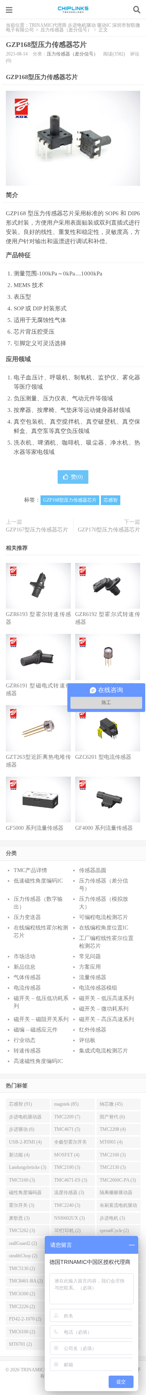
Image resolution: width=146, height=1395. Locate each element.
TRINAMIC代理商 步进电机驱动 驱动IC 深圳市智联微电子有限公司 (73, 10)
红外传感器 (92, 1030)
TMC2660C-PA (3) (118, 1180)
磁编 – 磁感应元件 (36, 1030)
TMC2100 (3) (67, 1167)
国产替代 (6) (112, 1117)
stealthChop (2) (23, 1255)
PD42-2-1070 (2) (25, 1319)
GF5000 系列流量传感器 (34, 828)
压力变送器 (27, 917)
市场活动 (24, 956)
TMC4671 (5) (67, 1129)
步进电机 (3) (112, 1218)
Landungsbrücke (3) (27, 1167)
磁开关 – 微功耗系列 (103, 1009)
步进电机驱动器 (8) (25, 1118)
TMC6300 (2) (22, 1293)
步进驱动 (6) (21, 1129)
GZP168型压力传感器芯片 (46, 44)
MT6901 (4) (111, 1142)
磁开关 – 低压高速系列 (106, 998)
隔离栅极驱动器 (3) (116, 1194)
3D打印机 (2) (67, 1230)
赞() (77, 477)
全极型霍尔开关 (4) (70, 1143)
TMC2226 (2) (22, 1306)
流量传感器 (92, 977)
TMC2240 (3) (67, 1205)
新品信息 (24, 967)
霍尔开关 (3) (21, 1205)
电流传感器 (27, 988)
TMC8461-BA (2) (26, 1281)
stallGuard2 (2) (23, 1243)
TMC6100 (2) (22, 1331)
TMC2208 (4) (113, 1129)
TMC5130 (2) (22, 1268)
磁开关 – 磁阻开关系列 (41, 1019)
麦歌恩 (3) (19, 1218)
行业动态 (24, 1040)
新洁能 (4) (19, 1155)
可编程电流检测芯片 (103, 917)
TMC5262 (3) (22, 1230)
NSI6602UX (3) (69, 1218)
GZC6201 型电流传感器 (103, 757)
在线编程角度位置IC (103, 928)
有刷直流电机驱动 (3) (118, 1207)
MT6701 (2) (20, 1344)
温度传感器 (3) (69, 1192)
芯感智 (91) (20, 1104)
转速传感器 (27, 1051)
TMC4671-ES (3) (70, 1180)
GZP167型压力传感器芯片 (37, 530)
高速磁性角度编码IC (38, 1061)
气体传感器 (27, 977)
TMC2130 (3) (113, 1167)
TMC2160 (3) (113, 1155)
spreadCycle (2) (114, 1230)
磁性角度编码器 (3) (25, 1194)
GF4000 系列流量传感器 (104, 828)
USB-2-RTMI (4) (25, 1142)
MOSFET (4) (66, 1155)
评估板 (87, 1040)
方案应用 (90, 967)
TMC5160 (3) (22, 1180)
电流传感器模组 (98, 988)
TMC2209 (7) (67, 1117)
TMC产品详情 (30, 870)
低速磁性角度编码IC (38, 881)
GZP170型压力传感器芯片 (109, 530)
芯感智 (111, 500)
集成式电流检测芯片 (103, 1051)
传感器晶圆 (92, 870)
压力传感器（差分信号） (66, 30)
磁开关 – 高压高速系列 (106, 1019)
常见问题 (90, 956)
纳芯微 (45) (111, 1104)
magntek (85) (66, 1104)
